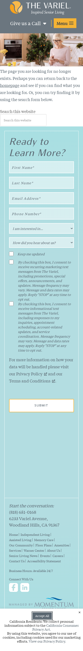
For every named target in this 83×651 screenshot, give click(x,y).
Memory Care (43, 539)
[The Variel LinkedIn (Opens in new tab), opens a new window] (25, 588)
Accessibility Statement (44, 561)
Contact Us (17, 561)
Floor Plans (43, 545)
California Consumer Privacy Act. (55, 627)
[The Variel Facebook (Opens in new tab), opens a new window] (14, 588)
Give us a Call (26, 23)
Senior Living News (23, 555)
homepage (9, 85)
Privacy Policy (29, 373)
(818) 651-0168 (22, 512)
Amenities (61, 545)
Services (15, 550)
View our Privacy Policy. (47, 641)
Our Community (21, 545)
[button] (65, 23)
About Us (53, 550)
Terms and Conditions (29, 381)
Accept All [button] (42, 616)
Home (13, 534)
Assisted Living (20, 539)
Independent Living (35, 534)
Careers (57, 555)
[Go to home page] (40, 12)
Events (45, 555)
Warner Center (34, 550)
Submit (41, 405)
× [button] (79, 612)
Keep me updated (30, 254)
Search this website (17, 111)
